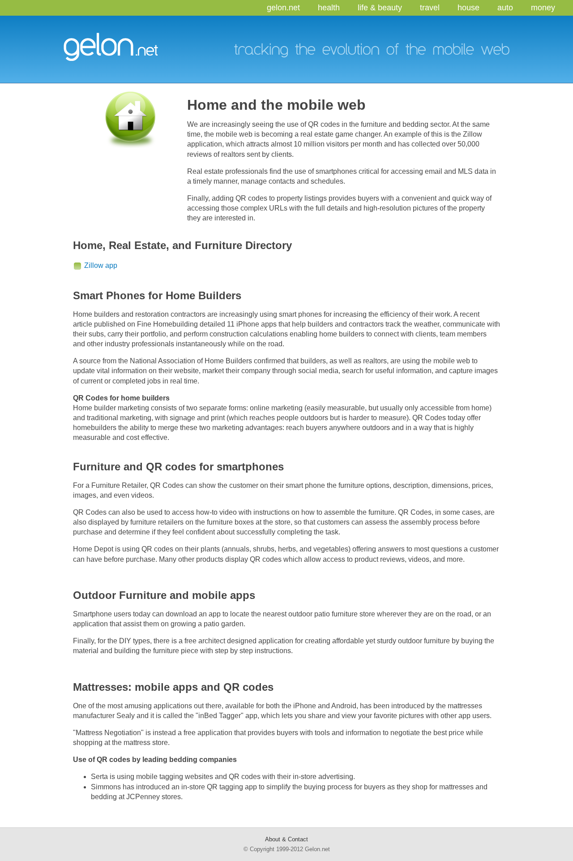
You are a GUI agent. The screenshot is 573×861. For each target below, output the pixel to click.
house (468, 7)
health (329, 7)
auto (505, 7)
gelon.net (283, 7)
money (543, 7)
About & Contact (286, 839)
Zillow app (100, 265)
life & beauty (380, 7)
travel (430, 7)
